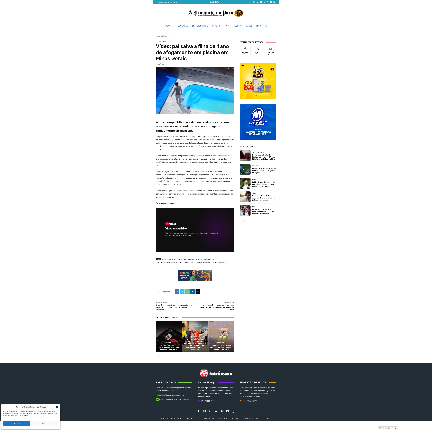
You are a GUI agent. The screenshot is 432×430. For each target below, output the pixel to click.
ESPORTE (255, 166)
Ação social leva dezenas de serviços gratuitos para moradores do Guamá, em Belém (217, 307)
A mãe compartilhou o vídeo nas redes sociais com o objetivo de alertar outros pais (188, 259)
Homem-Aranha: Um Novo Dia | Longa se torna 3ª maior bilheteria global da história (264, 157)
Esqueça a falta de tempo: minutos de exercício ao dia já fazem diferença (263, 198)
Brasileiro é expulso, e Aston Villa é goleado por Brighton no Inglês (264, 171)
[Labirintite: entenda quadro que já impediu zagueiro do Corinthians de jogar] (245, 183)
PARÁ (253, 207)
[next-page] (161, 355)
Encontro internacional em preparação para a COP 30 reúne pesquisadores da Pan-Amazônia (174, 307)
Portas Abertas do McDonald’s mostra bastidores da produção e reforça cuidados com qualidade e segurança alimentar (195, 344)
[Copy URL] (198, 291)
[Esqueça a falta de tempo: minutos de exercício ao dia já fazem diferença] (245, 196)
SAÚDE (254, 179)
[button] (57, 407)
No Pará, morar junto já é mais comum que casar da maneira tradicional (263, 211)
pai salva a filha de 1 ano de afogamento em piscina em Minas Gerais (205, 262)
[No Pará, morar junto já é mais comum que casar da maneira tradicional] (245, 210)
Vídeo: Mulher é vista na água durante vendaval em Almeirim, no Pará (221, 347)
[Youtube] (271, 2)
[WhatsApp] (187, 291)
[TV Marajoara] (274, 2)
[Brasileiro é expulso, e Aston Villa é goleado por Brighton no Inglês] (245, 169)
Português (385, 428)
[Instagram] (254, 2)
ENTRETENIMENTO (258, 152)
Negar (44, 423)
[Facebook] (250, 2)
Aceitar (17, 423)
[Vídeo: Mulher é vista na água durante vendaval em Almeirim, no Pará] (221, 336)
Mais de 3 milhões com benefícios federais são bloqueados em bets (169, 347)
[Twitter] (267, 2)
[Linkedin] (257, 2)
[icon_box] (170, 395)
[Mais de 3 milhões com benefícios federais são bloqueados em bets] (169, 336)
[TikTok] (264, 2)
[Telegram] (261, 2)
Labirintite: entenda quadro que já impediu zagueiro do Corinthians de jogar (263, 184)
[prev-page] (157, 355)
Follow (258, 47)
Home (158, 36)
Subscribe (270, 47)
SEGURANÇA (165, 36)
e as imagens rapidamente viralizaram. (169, 262)
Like (245, 47)
